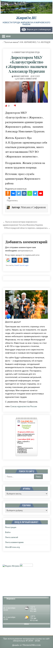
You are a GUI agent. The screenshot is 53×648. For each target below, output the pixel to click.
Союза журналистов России (23, 406)
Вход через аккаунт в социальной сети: (22, 255)
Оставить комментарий (27, 78)
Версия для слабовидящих (38, 29)
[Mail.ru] (24, 193)
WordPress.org (12, 547)
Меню (8, 36)
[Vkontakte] (13, 193)
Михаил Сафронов (21, 76)
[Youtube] (40, 193)
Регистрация (10, 527)
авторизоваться (25, 250)
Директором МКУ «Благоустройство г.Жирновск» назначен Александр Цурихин (26, 64)
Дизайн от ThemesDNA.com (26, 645)
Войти (7, 532)
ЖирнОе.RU (26, 17)
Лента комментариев (14, 542)
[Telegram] (35, 193)
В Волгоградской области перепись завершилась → (27, 228)
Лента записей (11, 537)
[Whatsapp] (29, 193)
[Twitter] (18, 193)
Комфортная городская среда (27, 52)
